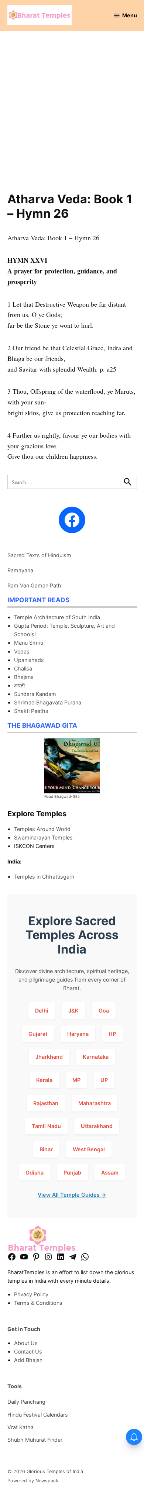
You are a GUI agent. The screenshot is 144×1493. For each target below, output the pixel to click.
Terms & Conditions (38, 1303)
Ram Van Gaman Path (34, 585)
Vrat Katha (20, 1427)
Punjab (72, 1172)
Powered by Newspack (32, 1480)
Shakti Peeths (31, 711)
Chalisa (23, 668)
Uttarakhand (97, 1126)
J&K (73, 1010)
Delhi (41, 1010)
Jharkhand (49, 1057)
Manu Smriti (28, 642)
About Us (26, 1343)
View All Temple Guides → (72, 1195)
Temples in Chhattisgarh (44, 876)
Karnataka (96, 1057)
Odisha (34, 1172)
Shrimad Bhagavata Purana (47, 702)
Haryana (78, 1034)
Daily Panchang (26, 1402)
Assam (110, 1172)
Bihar (46, 1149)
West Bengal (89, 1149)
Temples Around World (42, 829)
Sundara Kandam (35, 694)
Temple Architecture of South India (57, 617)
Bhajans (24, 677)
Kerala (44, 1080)
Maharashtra (94, 1103)
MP (76, 1080)
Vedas (22, 651)
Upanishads (29, 660)
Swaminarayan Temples (43, 837)
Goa (104, 1010)
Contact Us (28, 1351)
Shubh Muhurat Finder (34, 1440)
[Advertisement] (72, 117)
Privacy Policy (31, 1294)
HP (112, 1034)
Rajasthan (45, 1103)
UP (104, 1080)
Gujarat (37, 1034)
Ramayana (20, 570)
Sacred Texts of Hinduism (39, 555)
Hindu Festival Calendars (37, 1414)
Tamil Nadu (46, 1126)
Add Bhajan (28, 1360)
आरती (19, 685)
